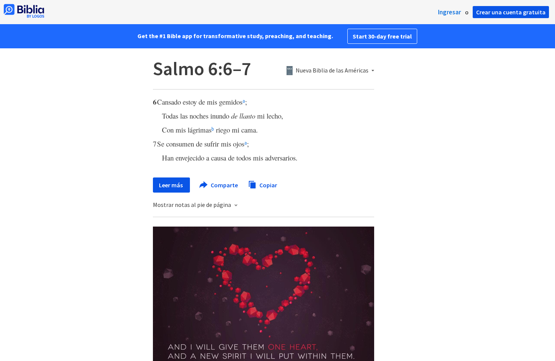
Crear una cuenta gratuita (511, 12)
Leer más (171, 185)
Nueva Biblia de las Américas (332, 70)
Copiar (267, 184)
